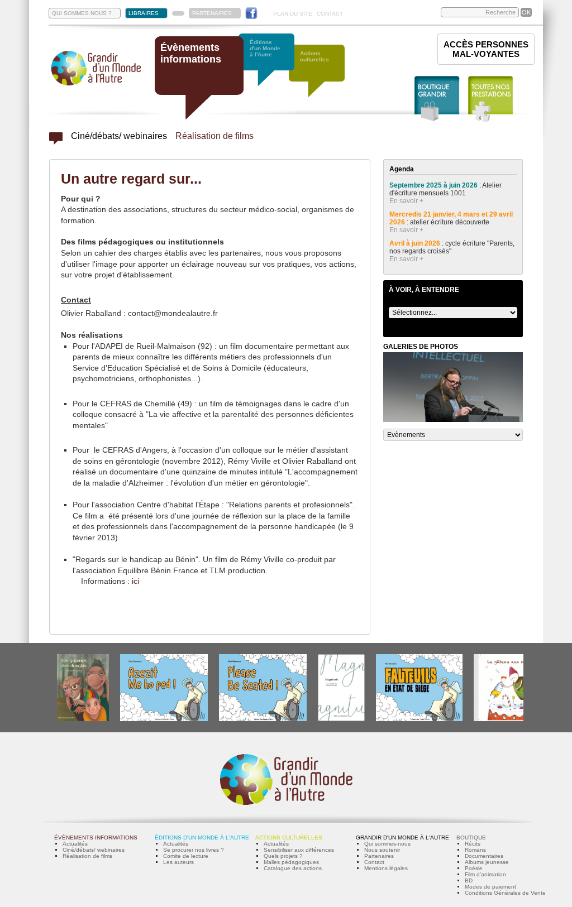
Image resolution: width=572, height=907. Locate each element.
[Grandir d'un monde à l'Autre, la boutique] (437, 99)
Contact (374, 862)
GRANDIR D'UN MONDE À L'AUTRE (402, 837)
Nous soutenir (382, 850)
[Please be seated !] (262, 719)
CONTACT (330, 14)
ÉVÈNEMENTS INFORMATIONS (95, 837)
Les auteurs (178, 862)
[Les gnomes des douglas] (83, 719)
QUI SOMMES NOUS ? (82, 13)
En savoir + (406, 201)
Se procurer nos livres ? (193, 850)
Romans (475, 850)
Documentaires (484, 856)
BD (469, 880)
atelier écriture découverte (450, 222)
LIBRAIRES (143, 13)
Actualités (75, 844)
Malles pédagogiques (291, 862)
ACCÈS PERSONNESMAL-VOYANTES (486, 49)
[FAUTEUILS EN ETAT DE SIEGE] (419, 719)
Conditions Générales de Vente (505, 893)
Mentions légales (386, 868)
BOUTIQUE (471, 837)
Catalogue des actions (293, 868)
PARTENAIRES (212, 13)
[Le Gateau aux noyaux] (507, 719)
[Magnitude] (341, 719)
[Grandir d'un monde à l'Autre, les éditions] (272, 65)
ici (135, 581)
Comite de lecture (185, 856)
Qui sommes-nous (387, 844)
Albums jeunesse (487, 862)
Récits (472, 844)
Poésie (474, 868)
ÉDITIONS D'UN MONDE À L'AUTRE (202, 837)
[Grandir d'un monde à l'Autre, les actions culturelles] (322, 77)
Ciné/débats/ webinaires (119, 136)
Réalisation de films (214, 136)
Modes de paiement (490, 887)
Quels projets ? (283, 856)
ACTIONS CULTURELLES (288, 837)
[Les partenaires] (178, 13)
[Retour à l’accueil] (96, 84)
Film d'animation (485, 874)
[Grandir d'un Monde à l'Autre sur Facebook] (251, 13)
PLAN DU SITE (292, 14)
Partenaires (379, 856)
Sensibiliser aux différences (299, 850)
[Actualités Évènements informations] (56, 141)
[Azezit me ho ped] (164, 719)
